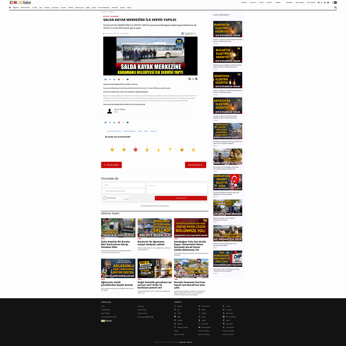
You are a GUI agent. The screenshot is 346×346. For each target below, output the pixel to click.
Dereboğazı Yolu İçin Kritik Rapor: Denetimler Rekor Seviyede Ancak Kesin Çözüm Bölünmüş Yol (190, 245)
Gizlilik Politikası (142, 310)
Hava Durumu (230, 327)
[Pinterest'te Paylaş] (119, 79)
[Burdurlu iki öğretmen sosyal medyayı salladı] (155, 228)
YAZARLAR (289, 2)
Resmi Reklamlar (103, 7)
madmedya (182, 342)
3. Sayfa (34, 7)
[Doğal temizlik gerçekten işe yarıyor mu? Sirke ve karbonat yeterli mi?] (155, 268)
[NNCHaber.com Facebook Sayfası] (318, 2)
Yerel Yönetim (25, 7)
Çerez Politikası (105, 313)
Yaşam (129, 7)
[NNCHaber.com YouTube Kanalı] (328, 2)
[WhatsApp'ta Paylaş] (123, 79)
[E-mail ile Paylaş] (127, 79)
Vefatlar (70, 7)
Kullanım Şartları (142, 313)
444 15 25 (149, 317)
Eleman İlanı (80, 7)
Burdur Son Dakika (203, 331)
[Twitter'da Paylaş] (110, 79)
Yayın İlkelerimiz (105, 310)
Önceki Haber (112, 165)
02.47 (117, 33)
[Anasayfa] (10, 7)
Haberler (189, 342)
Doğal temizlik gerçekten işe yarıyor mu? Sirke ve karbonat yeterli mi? (155, 285)
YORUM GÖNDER (181, 198)
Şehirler (176, 331)
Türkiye (140, 131)
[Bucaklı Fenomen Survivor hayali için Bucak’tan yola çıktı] (191, 268)
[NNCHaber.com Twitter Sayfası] (325, 2)
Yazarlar (179, 324)
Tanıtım (63, 7)
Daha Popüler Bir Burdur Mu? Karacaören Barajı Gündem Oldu (115, 244)
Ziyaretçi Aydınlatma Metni (109, 317)
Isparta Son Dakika (203, 334)
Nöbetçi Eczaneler (182, 327)
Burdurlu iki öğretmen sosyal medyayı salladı (151, 243)
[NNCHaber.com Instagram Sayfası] (321, 2)
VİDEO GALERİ (299, 2)
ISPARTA (269, 2)
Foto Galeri (205, 324)
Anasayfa (104, 12)
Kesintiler (115, 7)
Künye (103, 306)
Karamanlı (114, 16)
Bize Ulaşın (141, 306)
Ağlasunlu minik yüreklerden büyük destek (117, 283)
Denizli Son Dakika (228, 334)
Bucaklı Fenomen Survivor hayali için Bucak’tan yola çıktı (189, 285)
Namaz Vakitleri (206, 327)
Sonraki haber (194, 165)
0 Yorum (125, 33)
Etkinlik (47, 7)
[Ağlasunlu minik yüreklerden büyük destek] (118, 268)
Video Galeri (229, 324)
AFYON (261, 2)
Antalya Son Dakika (228, 331)
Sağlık (88, 7)
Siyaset (122, 7)
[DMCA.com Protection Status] (106, 321)
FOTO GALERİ (311, 2)
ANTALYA (253, 2)
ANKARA (277, 2)
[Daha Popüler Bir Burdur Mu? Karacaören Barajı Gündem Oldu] (118, 228)
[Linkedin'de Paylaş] (114, 79)
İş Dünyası (55, 7)
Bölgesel (15, 7)
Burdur (106, 16)
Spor (40, 7)
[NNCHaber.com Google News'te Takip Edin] (189, 33)
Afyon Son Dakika (179, 334)
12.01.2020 (108, 33)
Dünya (94, 7)
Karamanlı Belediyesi (129, 131)
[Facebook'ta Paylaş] (105, 79)
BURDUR (244, 2)
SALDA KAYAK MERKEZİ (114, 131)
